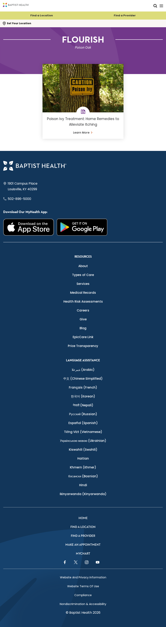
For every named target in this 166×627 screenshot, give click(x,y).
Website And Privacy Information (83, 577)
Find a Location (41, 15)
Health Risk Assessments (83, 301)
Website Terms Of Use (83, 586)
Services (83, 284)
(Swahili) (83, 449)
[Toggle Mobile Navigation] (161, 6)
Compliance (83, 595)
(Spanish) (83, 423)
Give (83, 319)
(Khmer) (83, 467)
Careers (83, 310)
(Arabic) (83, 370)
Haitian (83, 458)
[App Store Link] (28, 227)
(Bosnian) (83, 476)
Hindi (83, 485)
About (83, 266)
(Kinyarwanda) (83, 494)
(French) (83, 387)
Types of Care (83, 275)
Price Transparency (83, 346)
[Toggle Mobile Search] (155, 6)
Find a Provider (125, 15)
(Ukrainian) (83, 441)
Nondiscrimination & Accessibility (83, 604)
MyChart (83, 553)
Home (83, 518)
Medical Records (83, 293)
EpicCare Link (83, 337)
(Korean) (83, 396)
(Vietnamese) (83, 432)
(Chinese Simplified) (83, 378)
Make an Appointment (83, 544)
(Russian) (83, 414)
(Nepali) (83, 405)
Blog (83, 328)
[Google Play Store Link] (82, 227)
